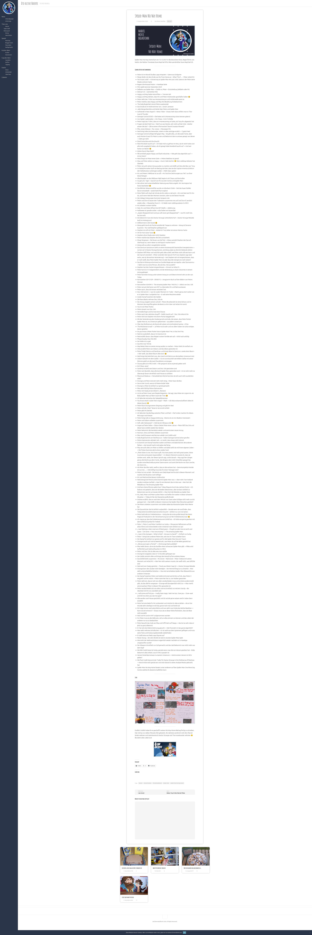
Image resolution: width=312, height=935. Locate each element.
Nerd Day (7, 40)
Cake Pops (8, 74)
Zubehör (4, 77)
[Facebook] (161, 927)
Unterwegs (8, 21)
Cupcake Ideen (6, 58)
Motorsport (7, 31)
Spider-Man (166, 783)
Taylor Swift (7, 28)
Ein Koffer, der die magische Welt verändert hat (132, 868)
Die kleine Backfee (29, 3)
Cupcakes (7, 60)
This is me (5, 24)
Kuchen (7, 52)
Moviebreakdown (157, 783)
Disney (7, 33)
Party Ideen (8, 45)
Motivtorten (8, 54)
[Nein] (310, 932)
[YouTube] (163, 927)
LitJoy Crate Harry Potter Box (128, 897)
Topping (7, 64)
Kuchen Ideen (6, 50)
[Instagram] (169, 927)
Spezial (4, 38)
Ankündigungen (9, 18)
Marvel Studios (147, 783)
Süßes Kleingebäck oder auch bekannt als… (192, 868)
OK (184, 932)
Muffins (7, 62)
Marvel (7, 26)
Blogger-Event (9, 42)
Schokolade (8, 72)
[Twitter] (166, 927)
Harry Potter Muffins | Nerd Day (159, 868)
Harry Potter (8, 35)
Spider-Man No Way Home (177, 783)
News (3, 16)
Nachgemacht (9, 47)
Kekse (7, 70)
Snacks (4, 67)
